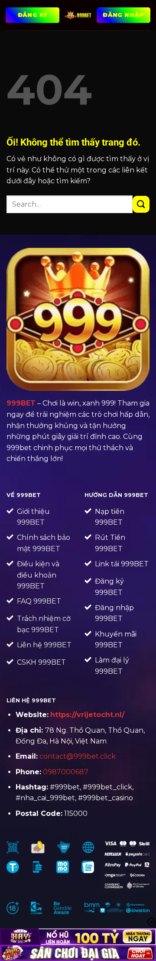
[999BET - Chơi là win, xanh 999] (78, 15)
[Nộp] (141, 204)
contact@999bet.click (77, 756)
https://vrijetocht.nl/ (87, 715)
